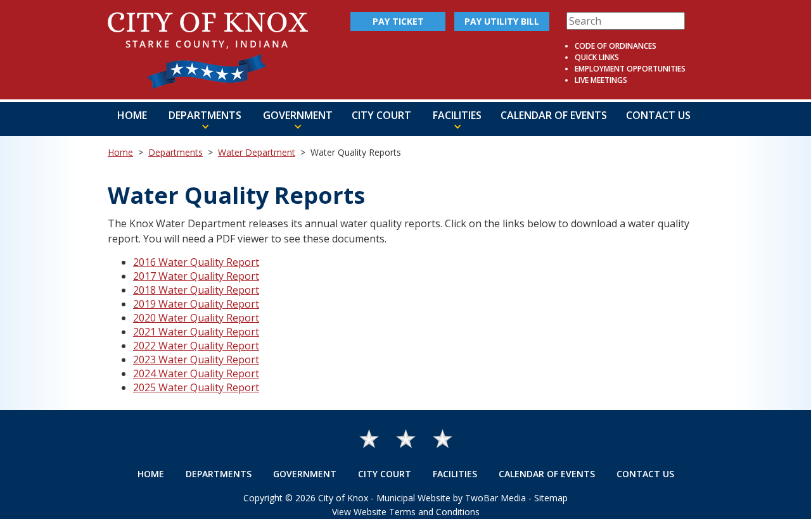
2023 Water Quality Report (196, 359)
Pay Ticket (398, 21)
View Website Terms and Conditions (406, 512)
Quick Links (597, 57)
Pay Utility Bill (501, 21)
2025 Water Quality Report (196, 387)
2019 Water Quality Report (196, 304)
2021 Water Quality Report (196, 332)
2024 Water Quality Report (196, 373)
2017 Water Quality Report (196, 276)
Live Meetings (601, 80)
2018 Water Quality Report (196, 290)
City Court (381, 115)
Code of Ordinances (615, 46)
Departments (175, 152)
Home (132, 115)
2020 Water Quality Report (196, 318)
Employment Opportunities (630, 68)
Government (304, 474)
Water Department (256, 152)
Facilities (455, 474)
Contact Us (658, 115)
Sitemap (551, 498)
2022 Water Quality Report (196, 346)
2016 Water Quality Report (196, 262)
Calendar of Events (554, 115)
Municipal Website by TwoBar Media (451, 498)
